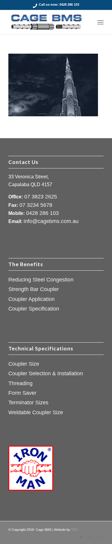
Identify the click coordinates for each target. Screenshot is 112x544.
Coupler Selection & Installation (45, 373)
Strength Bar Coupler (33, 289)
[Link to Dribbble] (90, 536)
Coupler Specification (33, 309)
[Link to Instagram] (99, 536)
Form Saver (22, 393)
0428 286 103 (69, 4)
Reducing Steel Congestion (40, 280)
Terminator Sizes (28, 403)
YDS (74, 529)
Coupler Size (23, 364)
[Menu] (100, 22)
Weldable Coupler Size (35, 412)
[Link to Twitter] (81, 536)
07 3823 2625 (40, 197)
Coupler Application (31, 299)
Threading (20, 383)
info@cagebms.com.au (51, 221)
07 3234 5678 (35, 205)
